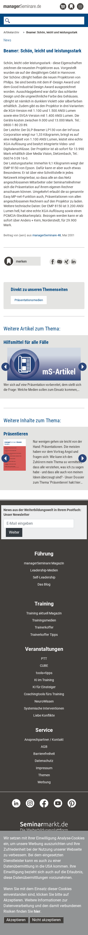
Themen (44, 775)
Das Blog (44, 584)
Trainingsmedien (44, 620)
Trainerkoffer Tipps (44, 634)
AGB (44, 747)
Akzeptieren (16, 920)
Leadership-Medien (44, 570)
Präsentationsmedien (29, 300)
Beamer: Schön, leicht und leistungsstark (51, 32)
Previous (5, 366)
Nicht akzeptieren (46, 920)
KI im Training (44, 680)
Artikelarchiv (11, 32)
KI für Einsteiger (44, 687)
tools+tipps (44, 673)
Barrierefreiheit (44, 754)
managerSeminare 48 (46, 235)
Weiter (14, 532)
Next (82, 366)
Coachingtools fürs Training (44, 694)
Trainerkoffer (44, 627)
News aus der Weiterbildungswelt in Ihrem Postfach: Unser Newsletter (42, 512)
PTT (44, 658)
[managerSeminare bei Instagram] (30, 803)
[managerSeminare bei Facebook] (43, 803)
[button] (22, 262)
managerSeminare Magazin (44, 563)
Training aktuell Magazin (44, 613)
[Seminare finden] (44, 827)
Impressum (44, 768)
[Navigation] (80, 6)
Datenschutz (44, 761)
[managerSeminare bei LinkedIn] (16, 803)
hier (37, 911)
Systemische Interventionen (44, 708)
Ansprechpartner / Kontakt (44, 739)
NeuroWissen (44, 701)
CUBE (44, 665)
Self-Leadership (44, 577)
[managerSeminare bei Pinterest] (71, 803)
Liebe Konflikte (44, 715)
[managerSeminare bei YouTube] (58, 803)
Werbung (44, 782)
